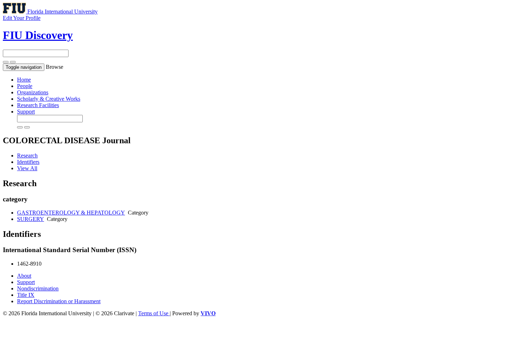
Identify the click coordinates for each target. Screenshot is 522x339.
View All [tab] (27, 168)
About (24, 276)
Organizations (32, 92)
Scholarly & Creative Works (48, 99)
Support (26, 112)
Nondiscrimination (38, 288)
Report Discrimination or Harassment (58, 301)
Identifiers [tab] (28, 162)
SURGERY (30, 219)
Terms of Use (154, 313)
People (24, 86)
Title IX (25, 295)
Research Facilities (38, 105)
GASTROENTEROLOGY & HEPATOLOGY (71, 213)
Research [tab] (27, 155)
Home (24, 80)
